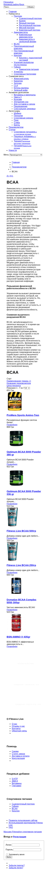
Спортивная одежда (23, 118)
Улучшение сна (21, 102)
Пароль (9, 850)
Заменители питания (29, 69)
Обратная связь (19, 731)
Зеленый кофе (21, 90)
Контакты (16, 728)
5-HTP (15, 779)
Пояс (16, 120)
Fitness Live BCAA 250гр (21, 565)
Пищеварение (20, 106)
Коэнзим (18, 99)
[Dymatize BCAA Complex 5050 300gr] (16, 595)
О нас (14, 724)
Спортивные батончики (25, 74)
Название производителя (19, 383)
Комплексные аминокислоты (26, 36)
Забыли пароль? (17, 865)
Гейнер (17, 67)
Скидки (15, 751)
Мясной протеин (27, 28)
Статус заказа (18, 754)
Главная (13, 11)
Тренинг (22, 142)
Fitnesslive (8, 2)
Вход (21, 4)
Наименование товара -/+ (19, 381)
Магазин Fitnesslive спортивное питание (23, 832)
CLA (16, 85)
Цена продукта (14, 386)
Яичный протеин (27, 23)
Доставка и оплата (20, 756)
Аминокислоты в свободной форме (27, 40)
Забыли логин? (16, 868)
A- (12, 176)
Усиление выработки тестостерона (24, 63)
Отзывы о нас (18, 726)
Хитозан (18, 83)
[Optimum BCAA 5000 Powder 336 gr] (16, 486)
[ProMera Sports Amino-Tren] (15, 410)
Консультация (18, 758)
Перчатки (18, 116)
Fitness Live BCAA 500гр (21, 531)
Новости (13, 150)
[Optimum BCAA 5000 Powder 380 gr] (16, 447)
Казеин (22, 21)
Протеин (18, 16)
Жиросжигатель (21, 79)
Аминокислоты (21, 32)
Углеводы (18, 72)
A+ (8, 176)
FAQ (11, 827)
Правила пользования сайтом (23, 820)
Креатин (18, 55)
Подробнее (12, 425)
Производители (16, 127)
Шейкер (17, 113)
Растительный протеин (30, 25)
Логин (8, 845)
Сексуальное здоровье (25, 109)
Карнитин (18, 81)
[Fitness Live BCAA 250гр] (12, 560)
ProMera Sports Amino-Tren (23, 415)
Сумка (17, 122)
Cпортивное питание (25, 133)
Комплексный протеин (29, 30)
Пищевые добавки (25, 137)
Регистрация (19, 837)
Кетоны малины (21, 88)
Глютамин (16, 786)
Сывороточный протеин (30, 18)
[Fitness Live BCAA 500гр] (12, 526)
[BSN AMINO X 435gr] (16, 632)
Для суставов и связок (24, 104)
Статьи (12, 129)
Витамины (17, 783)
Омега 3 (18, 97)
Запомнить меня (16, 854)
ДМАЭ (15, 781)
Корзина (11, 4)
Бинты (17, 125)
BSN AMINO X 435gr (18, 636)
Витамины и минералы (25, 95)
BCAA (17, 44)
